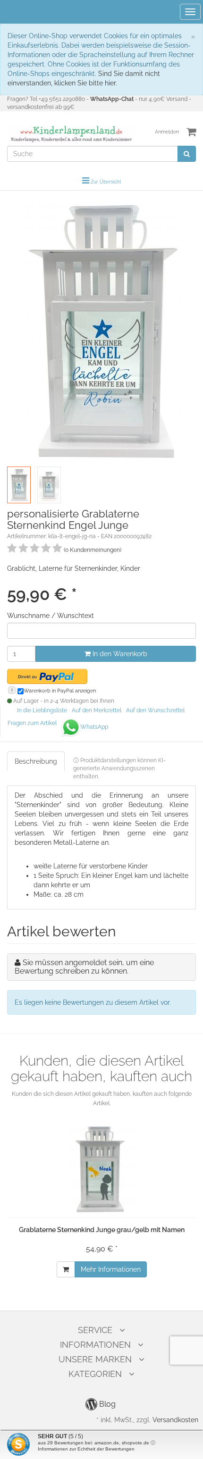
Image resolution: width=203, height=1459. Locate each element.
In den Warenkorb (119, 654)
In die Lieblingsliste (42, 710)
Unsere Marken (95, 1359)
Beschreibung (36, 761)
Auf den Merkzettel (96, 710)
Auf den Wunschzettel (155, 710)
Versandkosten (175, 1420)
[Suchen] (187, 154)
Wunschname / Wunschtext (50, 615)
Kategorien (95, 1374)
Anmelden (167, 132)
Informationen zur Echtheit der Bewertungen (86, 1448)
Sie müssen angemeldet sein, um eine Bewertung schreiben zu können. (84, 966)
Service (95, 1330)
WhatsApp (94, 727)
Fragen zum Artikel (32, 723)
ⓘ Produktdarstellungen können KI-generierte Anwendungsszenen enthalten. (119, 768)
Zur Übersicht (106, 181)
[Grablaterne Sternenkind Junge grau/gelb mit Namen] (101, 1169)
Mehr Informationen (111, 1269)
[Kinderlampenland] (70, 134)
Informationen (95, 1345)
